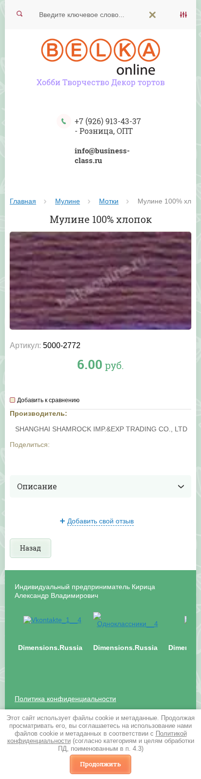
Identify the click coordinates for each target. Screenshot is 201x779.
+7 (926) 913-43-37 (108, 121)
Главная (23, 201)
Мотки (109, 201)
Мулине (67, 201)
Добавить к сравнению (48, 400)
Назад (30, 548)
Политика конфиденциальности (65, 699)
